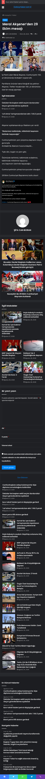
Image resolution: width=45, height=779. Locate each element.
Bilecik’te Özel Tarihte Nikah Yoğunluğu (18, 646)
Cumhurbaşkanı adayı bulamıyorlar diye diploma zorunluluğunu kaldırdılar (19, 486)
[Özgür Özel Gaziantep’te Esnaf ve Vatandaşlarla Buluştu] (33, 367)
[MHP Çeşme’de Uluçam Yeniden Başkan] (12, 345)
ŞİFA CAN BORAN (11, 34)
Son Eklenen (22, 477)
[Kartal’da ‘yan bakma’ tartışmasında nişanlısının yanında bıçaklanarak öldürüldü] (12, 317)
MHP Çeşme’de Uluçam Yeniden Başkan (11, 354)
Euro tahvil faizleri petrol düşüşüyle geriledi (21, 2)
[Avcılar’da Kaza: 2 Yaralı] (12, 367)
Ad (3, 428)
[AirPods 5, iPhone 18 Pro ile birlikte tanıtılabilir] (8, 556)
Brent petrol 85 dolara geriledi (15, 514)
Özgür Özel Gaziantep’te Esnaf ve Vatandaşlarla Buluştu (33, 377)
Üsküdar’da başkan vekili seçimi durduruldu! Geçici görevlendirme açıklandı (21, 494)
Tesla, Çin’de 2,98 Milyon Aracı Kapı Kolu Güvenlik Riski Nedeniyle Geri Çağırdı (29, 664)
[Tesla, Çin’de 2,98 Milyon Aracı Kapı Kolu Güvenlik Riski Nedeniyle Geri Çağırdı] (8, 665)
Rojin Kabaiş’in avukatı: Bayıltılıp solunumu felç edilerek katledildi (33, 314)
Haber (14, 15)
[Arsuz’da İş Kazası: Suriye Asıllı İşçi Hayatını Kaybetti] (8, 598)
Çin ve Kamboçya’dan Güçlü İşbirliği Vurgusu (29, 606)
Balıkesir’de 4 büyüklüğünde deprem (32, 354)
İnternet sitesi (7, 445)
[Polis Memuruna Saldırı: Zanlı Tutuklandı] (8, 628)
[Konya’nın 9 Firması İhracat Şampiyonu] (8, 638)
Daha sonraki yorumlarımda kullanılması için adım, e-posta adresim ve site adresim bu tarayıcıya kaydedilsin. (21, 457)
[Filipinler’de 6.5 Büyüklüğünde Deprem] (8, 655)
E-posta (5, 437)
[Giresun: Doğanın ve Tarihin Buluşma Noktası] (8, 618)
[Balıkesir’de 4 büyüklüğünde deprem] (33, 345)
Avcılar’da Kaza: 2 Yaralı (9, 376)
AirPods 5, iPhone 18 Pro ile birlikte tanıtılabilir (28, 554)
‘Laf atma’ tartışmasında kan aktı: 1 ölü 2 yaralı (21, 114)
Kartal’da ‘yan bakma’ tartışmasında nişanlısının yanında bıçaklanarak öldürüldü (11, 329)
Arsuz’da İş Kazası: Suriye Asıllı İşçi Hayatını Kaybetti (29, 596)
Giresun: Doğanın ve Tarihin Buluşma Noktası (28, 616)
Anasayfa (7, 15)
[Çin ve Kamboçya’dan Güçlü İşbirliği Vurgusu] (8, 608)
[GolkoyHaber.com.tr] (22, 7)
